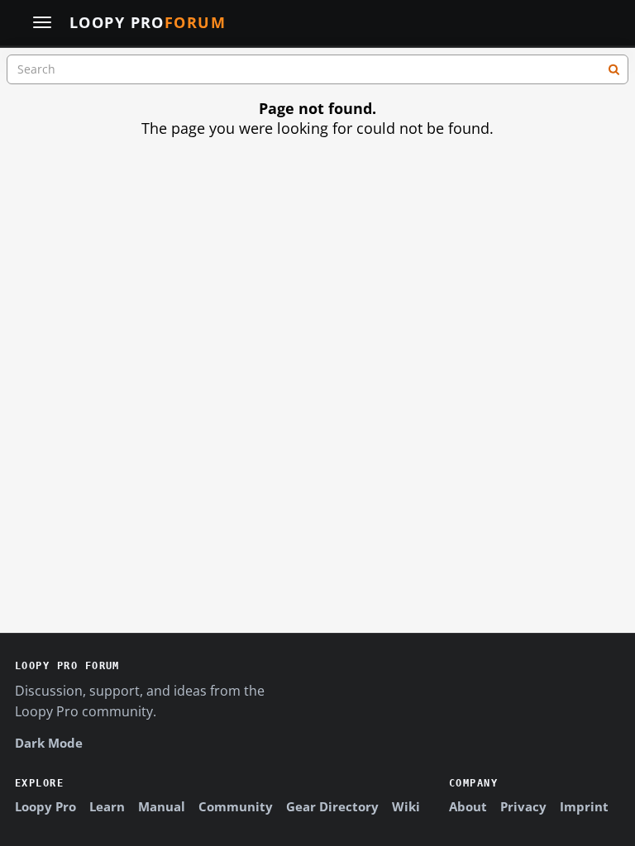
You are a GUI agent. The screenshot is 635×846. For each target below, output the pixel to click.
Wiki (406, 806)
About (468, 806)
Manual (161, 806)
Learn (107, 806)
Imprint (584, 806)
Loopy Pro (147, 23)
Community (235, 806)
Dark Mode (49, 742)
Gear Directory (332, 806)
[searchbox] (317, 69)
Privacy (523, 806)
